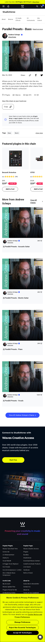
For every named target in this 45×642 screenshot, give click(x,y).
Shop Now (35, 2)
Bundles (26, 555)
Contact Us (26, 587)
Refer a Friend (27, 573)
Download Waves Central (31, 561)
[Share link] (30, 75)
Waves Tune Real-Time (10, 549)
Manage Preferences (22, 622)
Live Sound (26, 567)
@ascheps (12, 37)
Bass (9, 133)
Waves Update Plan (9, 587)
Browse (10, 19)
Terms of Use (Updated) (31, 593)
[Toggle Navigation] (3, 6)
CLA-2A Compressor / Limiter (12, 570)
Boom (17, 133)
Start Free (13, 460)
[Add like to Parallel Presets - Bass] (37, 95)
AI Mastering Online (9, 593)
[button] (40, 637)
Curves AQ (6, 552)
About (4, 19)
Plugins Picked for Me (10, 590)
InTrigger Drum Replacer (10, 564)
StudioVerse (27, 558)
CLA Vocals (6, 567)
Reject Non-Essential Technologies (22, 628)
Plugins (25, 552)
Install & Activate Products (32, 564)
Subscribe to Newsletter (31, 584)
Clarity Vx (6, 558)
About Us (26, 590)
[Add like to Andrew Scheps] (41, 241)
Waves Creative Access (31, 549)
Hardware (26, 570)
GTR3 (32, 172)
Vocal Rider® (7, 561)
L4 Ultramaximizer (8, 555)
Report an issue (38, 29)
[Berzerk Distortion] (15, 158)
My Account (6, 584)
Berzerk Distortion (9, 172)
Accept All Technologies (22, 633)
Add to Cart (10, 189)
